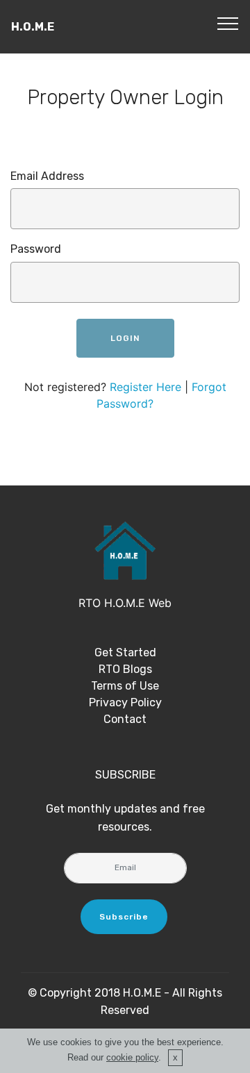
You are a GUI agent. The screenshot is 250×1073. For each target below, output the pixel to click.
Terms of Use (125, 685)
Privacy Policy (125, 702)
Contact (125, 719)
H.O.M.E (32, 26)
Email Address (47, 176)
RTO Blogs (125, 669)
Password (35, 249)
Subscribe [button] (124, 917)
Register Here (145, 387)
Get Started (125, 652)
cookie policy (132, 1057)
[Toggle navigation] (228, 23)
